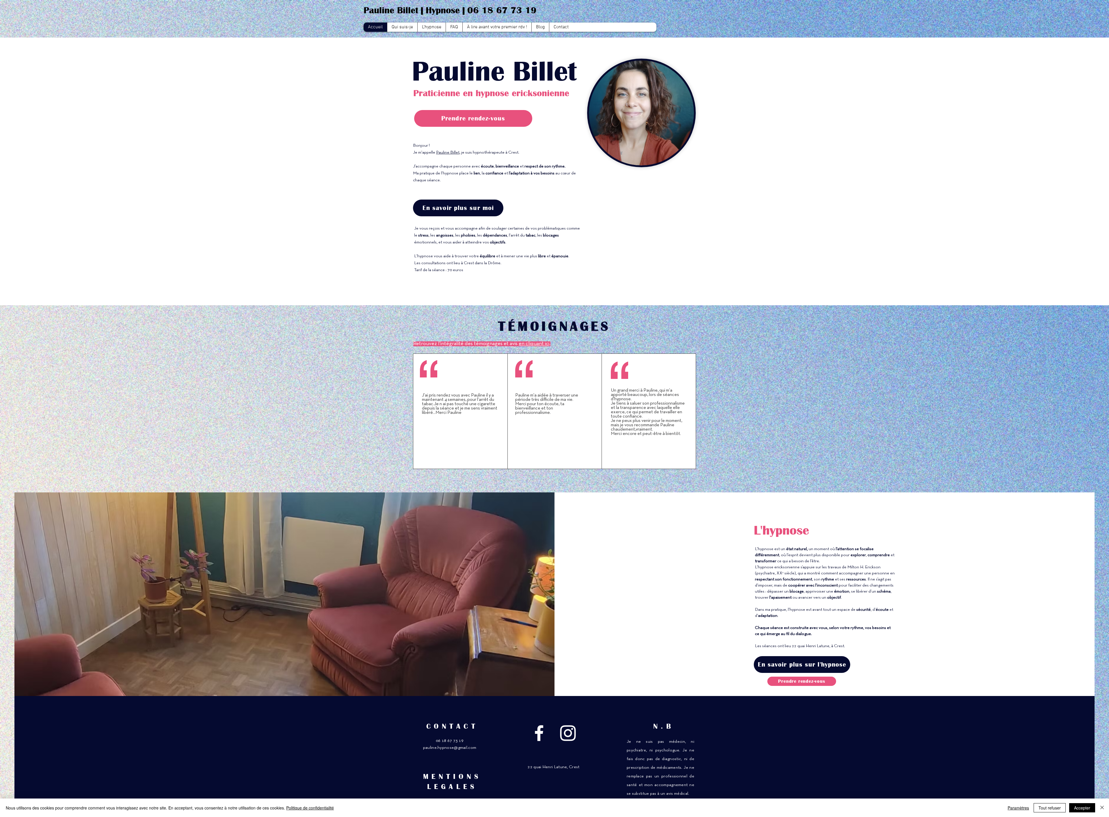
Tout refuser (1050, 808)
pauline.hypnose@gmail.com (450, 748)
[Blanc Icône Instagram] (567, 733)
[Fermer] (1102, 807)
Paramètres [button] (1018, 808)
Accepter (1082, 808)
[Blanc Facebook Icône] (539, 733)
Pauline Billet (447, 152)
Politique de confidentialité (310, 808)
